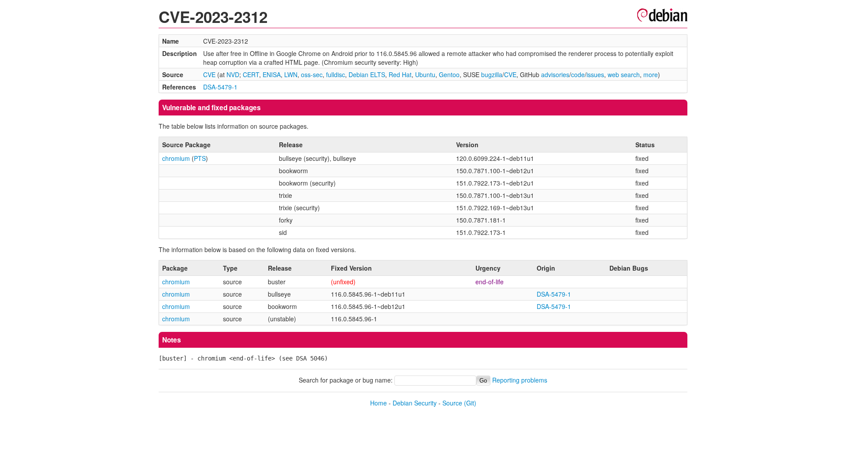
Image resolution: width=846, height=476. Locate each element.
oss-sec (312, 74)
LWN (290, 74)
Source (452, 402)
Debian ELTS (367, 74)
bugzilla (491, 74)
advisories (555, 74)
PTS (200, 158)
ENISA (272, 74)
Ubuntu (425, 74)
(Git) (470, 402)
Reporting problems (519, 380)
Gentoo (449, 74)
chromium (176, 158)
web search (624, 74)
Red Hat (400, 74)
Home (378, 402)
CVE (209, 74)
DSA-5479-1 (220, 86)
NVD (232, 74)
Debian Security (415, 402)
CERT (251, 74)
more (650, 74)
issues (595, 74)
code (578, 74)
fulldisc (335, 74)
